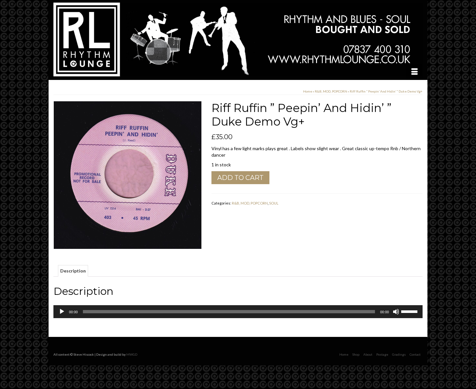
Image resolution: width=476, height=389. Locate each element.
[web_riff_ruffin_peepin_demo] (127, 174)
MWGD (131, 354)
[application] (238, 311)
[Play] (62, 311)
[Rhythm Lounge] (238, 39)
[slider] (410, 311)
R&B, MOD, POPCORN (250, 203)
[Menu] (414, 72)
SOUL (273, 203)
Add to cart (240, 178)
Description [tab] (73, 270)
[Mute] (396, 311)
